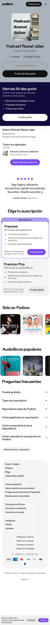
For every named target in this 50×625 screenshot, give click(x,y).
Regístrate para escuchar (25, 162)
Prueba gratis (34, 4)
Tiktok (8, 524)
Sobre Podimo (12, 464)
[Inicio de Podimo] (7, 4)
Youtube (9, 528)
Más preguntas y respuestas (16, 449)
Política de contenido (25, 541)
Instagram (10, 520)
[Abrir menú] (46, 4)
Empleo (9, 468)
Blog (7, 472)
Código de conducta (25, 537)
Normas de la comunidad (17, 496)
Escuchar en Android (15, 508)
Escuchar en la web (14, 512)
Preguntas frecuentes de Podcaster (23, 492)
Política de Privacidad (25, 548)
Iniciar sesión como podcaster (20, 488)
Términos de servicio (25, 545)
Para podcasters (13, 484)
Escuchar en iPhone (15, 504)
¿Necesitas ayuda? (14, 476)
